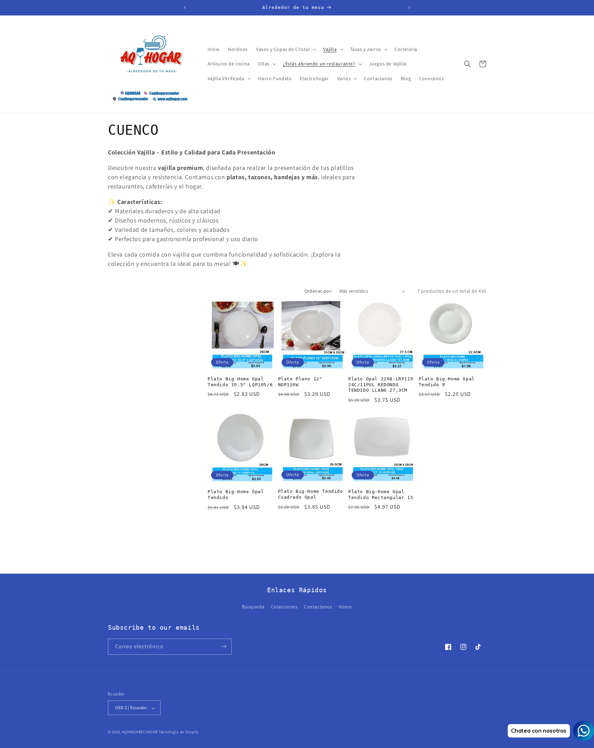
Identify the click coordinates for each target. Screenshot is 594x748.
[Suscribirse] (223, 646)
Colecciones (284, 607)
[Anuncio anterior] (184, 7)
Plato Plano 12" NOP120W (300, 381)
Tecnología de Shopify (179, 732)
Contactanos (318, 607)
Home (345, 607)
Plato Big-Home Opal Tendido (236, 494)
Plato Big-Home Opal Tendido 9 (447, 381)
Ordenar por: (318, 291)
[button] (285, 49)
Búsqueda (253, 607)
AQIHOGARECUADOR (140, 732)
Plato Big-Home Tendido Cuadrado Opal (310, 494)
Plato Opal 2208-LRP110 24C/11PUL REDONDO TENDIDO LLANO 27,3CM (380, 384)
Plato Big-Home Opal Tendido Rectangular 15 (380, 494)
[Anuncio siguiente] (409, 7)
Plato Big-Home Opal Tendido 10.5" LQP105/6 (240, 381)
